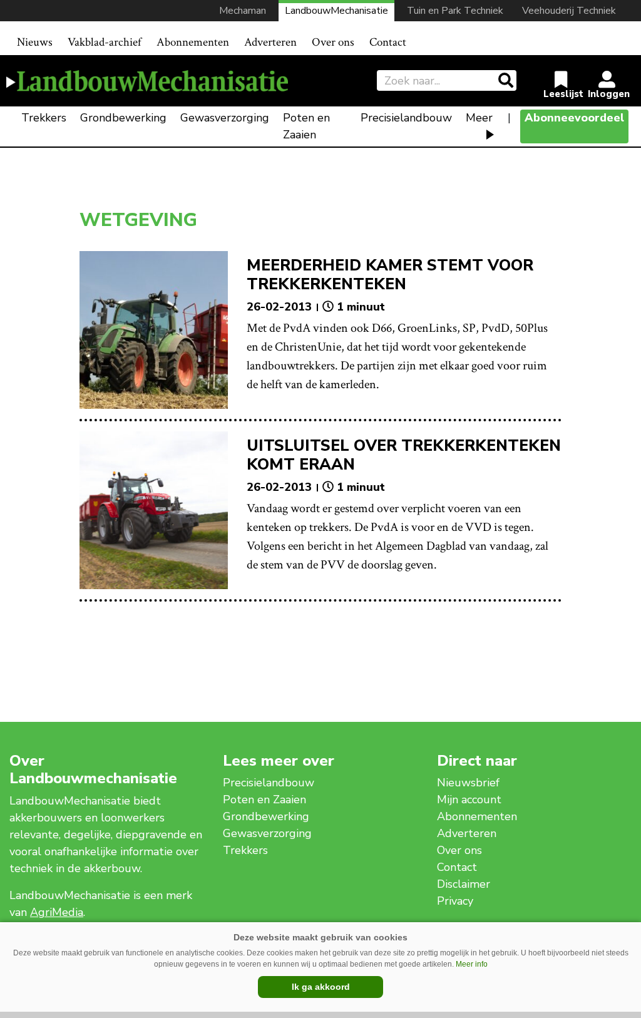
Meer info (472, 964)
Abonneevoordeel (574, 117)
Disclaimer (463, 884)
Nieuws (35, 42)
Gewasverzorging (224, 117)
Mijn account (469, 799)
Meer (479, 117)
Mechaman (242, 11)
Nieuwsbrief (468, 782)
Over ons (333, 42)
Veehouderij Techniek (569, 11)
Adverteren (270, 42)
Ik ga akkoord (321, 987)
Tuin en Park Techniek (455, 11)
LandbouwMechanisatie (336, 11)
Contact (387, 42)
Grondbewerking (123, 117)
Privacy (455, 900)
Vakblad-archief (104, 42)
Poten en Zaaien (306, 126)
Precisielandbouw (406, 117)
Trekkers (43, 117)
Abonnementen (192, 42)
